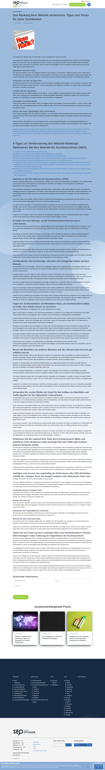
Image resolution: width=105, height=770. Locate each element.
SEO (82, 147)
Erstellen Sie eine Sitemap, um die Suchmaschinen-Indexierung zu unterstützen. (38, 154)
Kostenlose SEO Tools (20, 691)
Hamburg (36, 691)
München (36, 695)
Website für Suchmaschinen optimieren (49, 214)
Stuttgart (36, 697)
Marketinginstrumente (20, 695)
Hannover (36, 693)
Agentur (68, 680)
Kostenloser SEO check (40, 750)
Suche (68, 744)
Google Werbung (19, 687)
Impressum (16, 758)
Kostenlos (68, 708)
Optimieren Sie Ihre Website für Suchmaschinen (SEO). (31, 151)
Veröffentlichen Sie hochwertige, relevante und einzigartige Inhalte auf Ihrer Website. (40, 156)
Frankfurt (36, 689)
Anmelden (83, 745)
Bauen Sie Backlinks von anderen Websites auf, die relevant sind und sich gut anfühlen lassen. (43, 160)
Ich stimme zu (99, 767)
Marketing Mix (18, 693)
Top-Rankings (82, 676)
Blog (53, 4)
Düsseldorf (70, 687)
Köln (68, 693)
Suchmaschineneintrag (38, 683)
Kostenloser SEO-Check (77, 4)
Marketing (15, 676)
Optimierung (34, 676)
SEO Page (49, 209)
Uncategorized (17, 11)
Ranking (68, 714)
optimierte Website (23, 189)
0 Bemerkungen (28, 23)
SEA (52, 676)
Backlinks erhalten (47, 373)
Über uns (58, 4)
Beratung (68, 700)
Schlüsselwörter (36, 680)
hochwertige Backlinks (64, 93)
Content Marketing (19, 685)
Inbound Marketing (19, 689)
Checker (68, 706)
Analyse (68, 697)
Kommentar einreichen (20, 597)
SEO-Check (45, 111)
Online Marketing (19, 697)
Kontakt (65, 4)
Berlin (35, 687)
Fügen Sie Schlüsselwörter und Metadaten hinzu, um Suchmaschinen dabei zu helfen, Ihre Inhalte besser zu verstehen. (50, 158)
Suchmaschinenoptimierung (44, 538)
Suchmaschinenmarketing (21, 700)
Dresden (69, 685)
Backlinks (32, 91)
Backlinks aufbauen (66, 405)
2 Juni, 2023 (17, 23)
